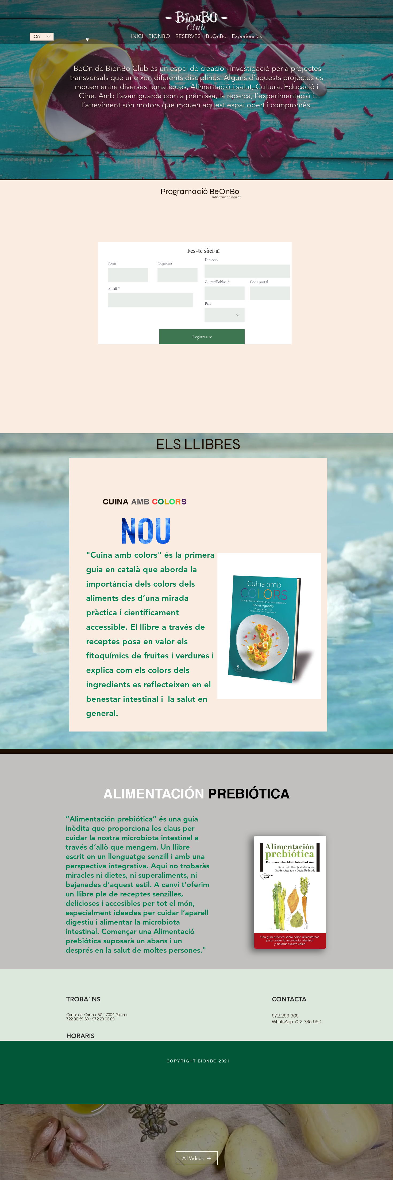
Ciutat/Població (217, 282)
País (208, 303)
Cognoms (165, 263)
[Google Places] (87, 39)
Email (112, 288)
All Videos (193, 1158)
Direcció (211, 260)
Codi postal (259, 282)
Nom (112, 263)
